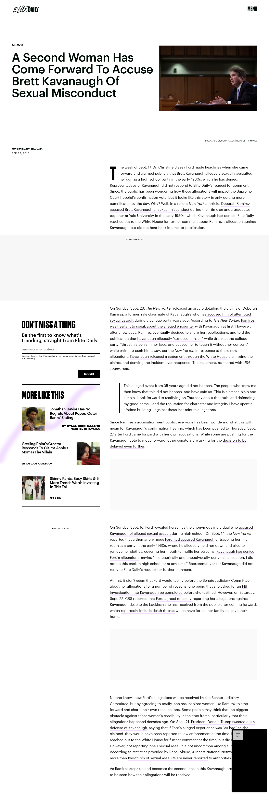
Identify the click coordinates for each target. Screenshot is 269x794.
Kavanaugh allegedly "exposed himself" (170, 338)
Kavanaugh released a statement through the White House (178, 356)
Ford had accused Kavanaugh (189, 539)
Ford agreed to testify (174, 598)
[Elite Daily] (26, 9)
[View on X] (183, 484)
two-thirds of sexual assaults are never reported (168, 758)
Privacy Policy (28, 358)
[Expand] (236, 732)
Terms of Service (83, 356)
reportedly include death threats (148, 610)
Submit (89, 373)
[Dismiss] (263, 732)
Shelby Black (30, 148)
